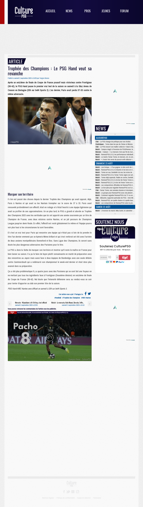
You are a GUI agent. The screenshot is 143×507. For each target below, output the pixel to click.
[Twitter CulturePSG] (68, 491)
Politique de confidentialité (66, 498)
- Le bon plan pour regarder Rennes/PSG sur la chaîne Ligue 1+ (119, 187)
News (69, 11)
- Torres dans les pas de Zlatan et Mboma (114, 144)
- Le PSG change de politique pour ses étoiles (113, 141)
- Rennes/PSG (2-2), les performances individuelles (115, 154)
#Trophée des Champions (71, 297)
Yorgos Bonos (44, 78)
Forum (124, 11)
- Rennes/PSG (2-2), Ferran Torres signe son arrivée (116, 175)
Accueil (51, 11)
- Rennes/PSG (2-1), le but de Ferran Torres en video (116, 182)
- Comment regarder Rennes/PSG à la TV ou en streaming (118, 195)
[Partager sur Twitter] (89, 294)
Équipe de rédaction (84, 498)
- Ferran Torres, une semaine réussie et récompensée (115, 190)
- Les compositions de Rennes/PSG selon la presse (115, 203)
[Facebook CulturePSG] (64, 491)
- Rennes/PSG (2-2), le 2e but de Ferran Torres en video (117, 180)
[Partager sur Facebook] (85, 294)
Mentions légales (48, 498)
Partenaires (97, 498)
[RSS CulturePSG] (77, 491)
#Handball (58, 297)
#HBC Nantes (86, 297)
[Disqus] (50, 389)
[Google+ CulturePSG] (72, 491)
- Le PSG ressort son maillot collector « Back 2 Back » (116, 146)
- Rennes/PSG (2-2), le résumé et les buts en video (115, 170)
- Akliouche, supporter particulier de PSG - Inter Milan (115, 198)
